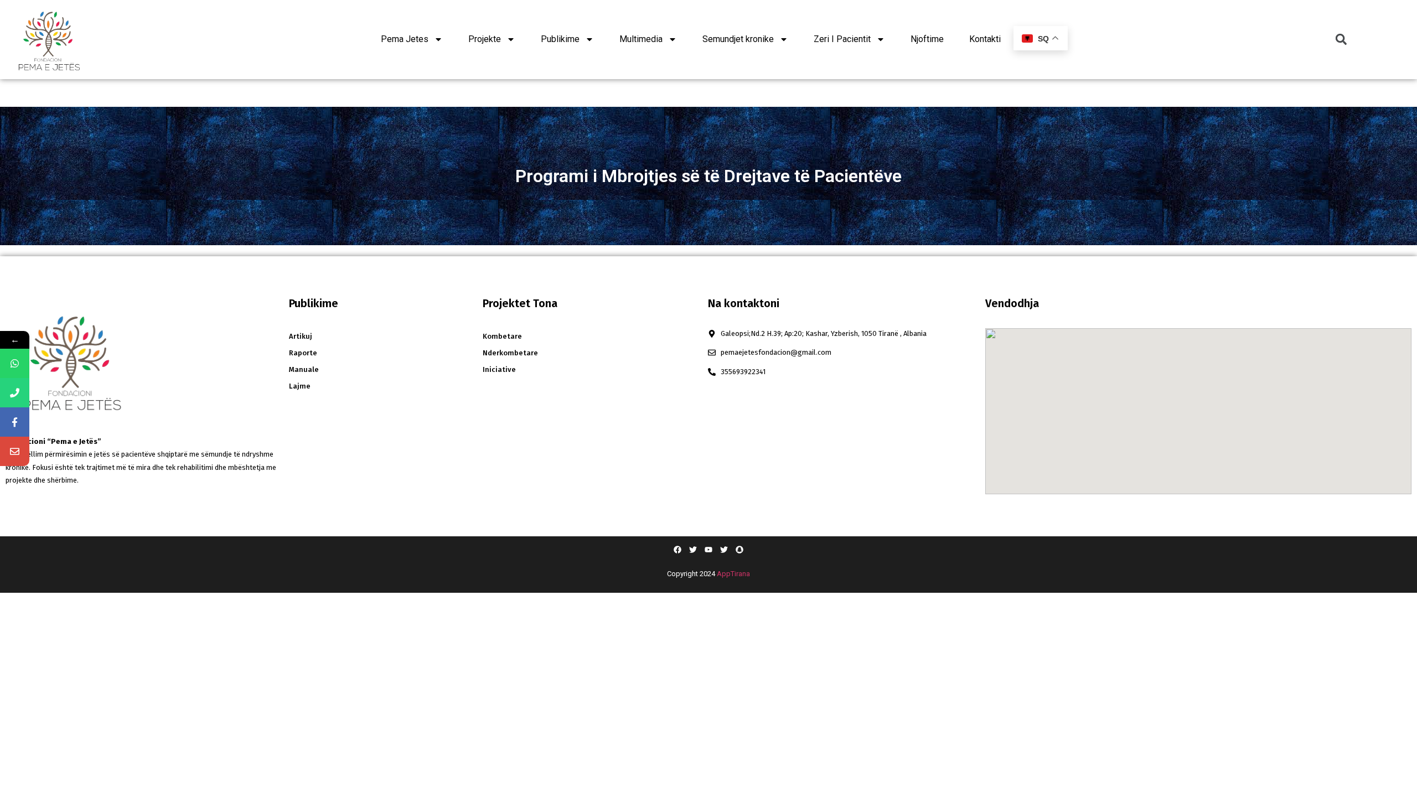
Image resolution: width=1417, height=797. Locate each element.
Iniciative (499, 369)
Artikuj (300, 336)
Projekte (484, 39)
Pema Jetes (404, 39)
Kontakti (985, 39)
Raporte (303, 353)
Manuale (304, 369)
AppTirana (733, 574)
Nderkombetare (510, 353)
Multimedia (641, 39)
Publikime (560, 39)
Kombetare (502, 336)
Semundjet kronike (738, 39)
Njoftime (927, 39)
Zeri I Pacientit (842, 39)
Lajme (300, 386)
